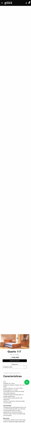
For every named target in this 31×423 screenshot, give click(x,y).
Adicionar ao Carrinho (14, 360)
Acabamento (10, 365)
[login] (26, 3)
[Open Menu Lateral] (2, 3)
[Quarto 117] (14, 341)
